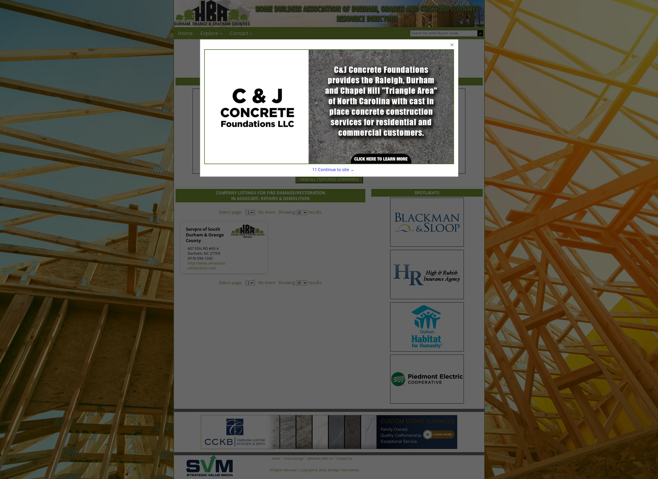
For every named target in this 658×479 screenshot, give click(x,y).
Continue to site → (333, 169)
